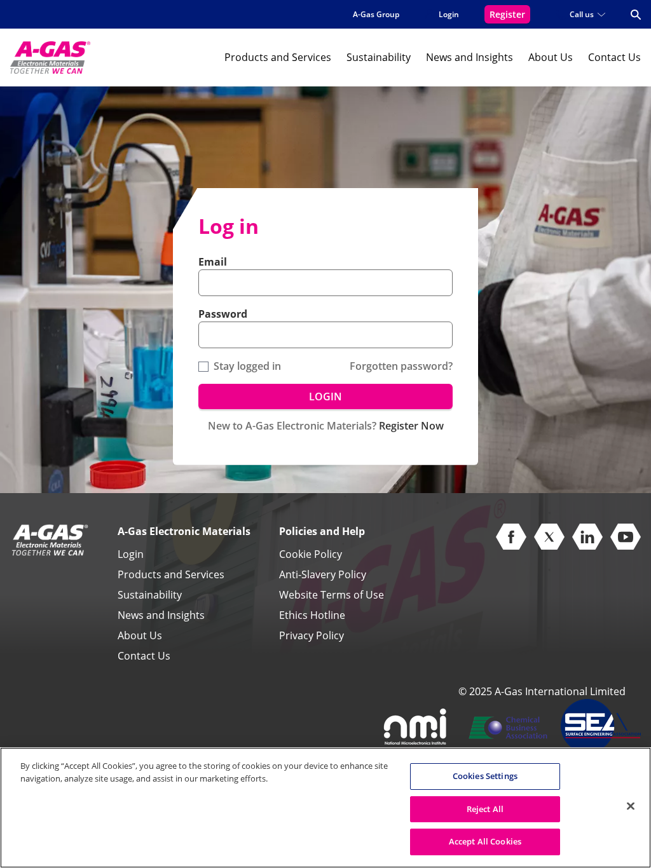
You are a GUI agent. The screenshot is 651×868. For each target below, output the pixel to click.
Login (131, 554)
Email (212, 262)
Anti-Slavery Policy (322, 574)
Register (507, 14)
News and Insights (469, 57)
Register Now (411, 426)
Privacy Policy (311, 635)
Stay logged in (247, 366)
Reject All (485, 809)
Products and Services (277, 57)
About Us (550, 57)
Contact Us (614, 57)
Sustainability (378, 57)
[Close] (631, 806)
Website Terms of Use (331, 595)
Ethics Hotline (312, 615)
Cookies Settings (485, 776)
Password (222, 314)
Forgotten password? (401, 366)
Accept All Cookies (485, 841)
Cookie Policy (310, 554)
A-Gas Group (376, 14)
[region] (325, 807)
